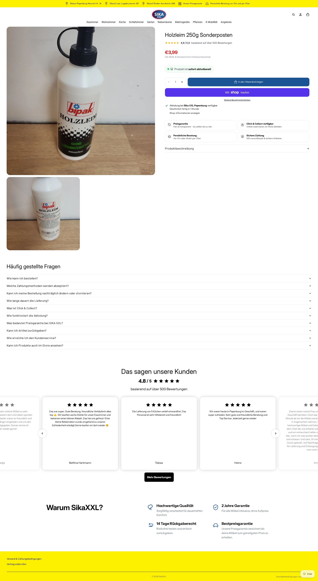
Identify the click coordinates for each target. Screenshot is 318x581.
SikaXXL (162, 576)
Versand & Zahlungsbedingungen (24, 558)
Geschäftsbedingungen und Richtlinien (293, 576)
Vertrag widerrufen (16, 564)
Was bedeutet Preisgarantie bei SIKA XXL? (35, 323)
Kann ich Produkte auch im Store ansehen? (35, 345)
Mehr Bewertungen (159, 477)
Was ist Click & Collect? (22, 308)
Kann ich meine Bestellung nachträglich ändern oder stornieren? (49, 293)
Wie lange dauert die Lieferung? (28, 300)
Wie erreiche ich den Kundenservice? (31, 338)
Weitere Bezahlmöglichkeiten (237, 100)
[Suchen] (293, 14)
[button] (42, 433)
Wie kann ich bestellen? (22, 278)
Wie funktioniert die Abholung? (27, 315)
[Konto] (300, 14)
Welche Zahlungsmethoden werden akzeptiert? (38, 286)
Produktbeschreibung (179, 148)
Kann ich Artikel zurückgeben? (26, 330)
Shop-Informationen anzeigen (185, 113)
